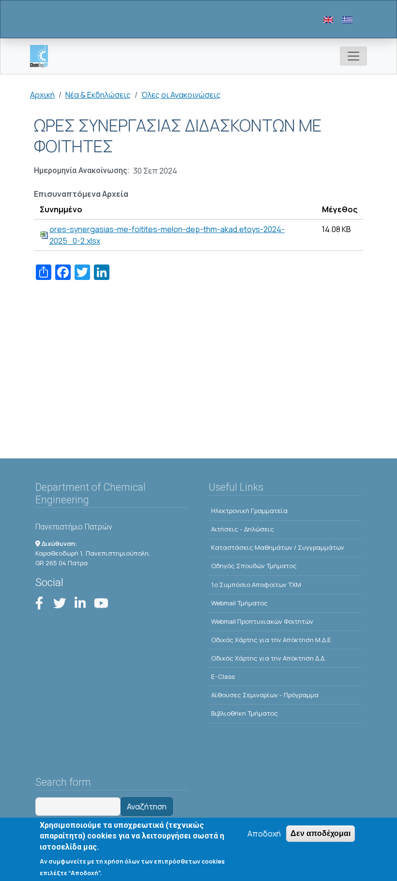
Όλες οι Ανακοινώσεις (181, 94)
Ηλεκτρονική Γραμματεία (249, 510)
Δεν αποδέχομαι (320, 833)
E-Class (223, 676)
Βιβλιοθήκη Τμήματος (244, 713)
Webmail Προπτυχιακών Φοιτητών (262, 621)
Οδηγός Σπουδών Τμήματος (254, 565)
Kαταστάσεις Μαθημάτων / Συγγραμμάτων (277, 547)
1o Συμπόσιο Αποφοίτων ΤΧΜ (256, 584)
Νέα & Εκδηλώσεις (98, 94)
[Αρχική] (43, 56)
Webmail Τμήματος (239, 603)
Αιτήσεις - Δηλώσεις (242, 529)
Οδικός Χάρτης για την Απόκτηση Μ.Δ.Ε (271, 639)
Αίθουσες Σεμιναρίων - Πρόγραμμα (265, 694)
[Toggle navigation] (353, 56)
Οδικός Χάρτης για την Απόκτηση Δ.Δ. (268, 658)
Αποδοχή (264, 833)
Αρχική (42, 94)
